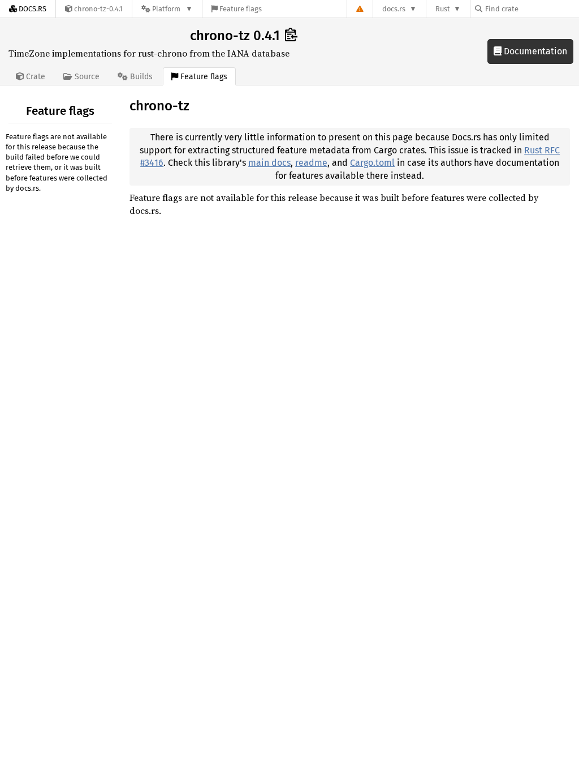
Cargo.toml (372, 162)
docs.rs (393, 9)
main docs (269, 162)
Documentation (534, 51)
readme (311, 162)
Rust (442, 9)
